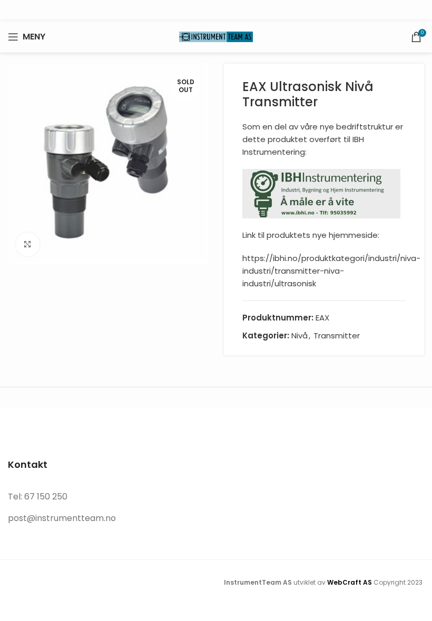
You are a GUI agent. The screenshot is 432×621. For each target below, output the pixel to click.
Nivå (299, 335)
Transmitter (336, 335)
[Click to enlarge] (28, 244)
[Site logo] (216, 36)
